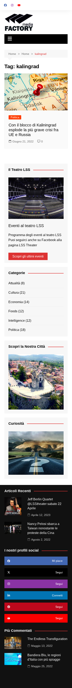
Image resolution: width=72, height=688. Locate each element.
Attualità (14, 283)
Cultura (13, 292)
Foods (12, 311)
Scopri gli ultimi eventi (28, 256)
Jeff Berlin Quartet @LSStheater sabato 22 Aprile (44, 504)
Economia (15, 302)
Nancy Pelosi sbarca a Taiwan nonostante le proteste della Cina (43, 528)
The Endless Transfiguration (47, 639)
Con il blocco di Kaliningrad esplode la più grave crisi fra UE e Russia (33, 130)
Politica (15, 117)
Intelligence (16, 320)
